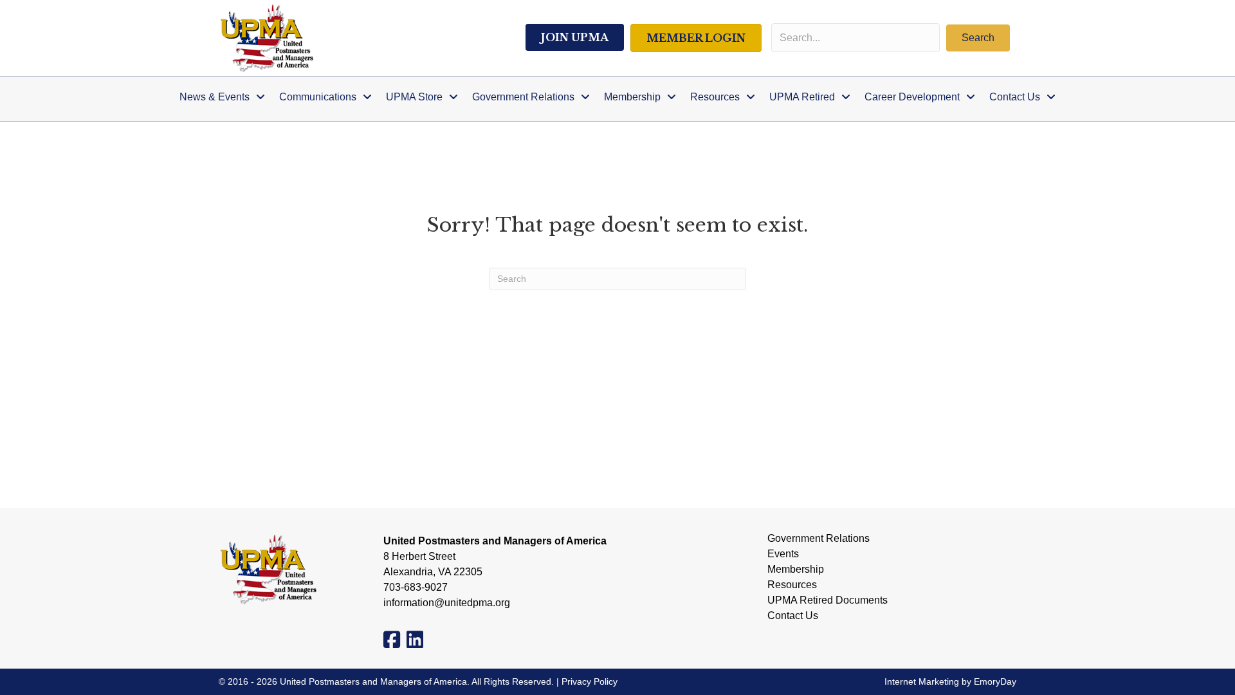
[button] (978, 37)
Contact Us (792, 616)
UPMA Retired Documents (827, 600)
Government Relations (818, 538)
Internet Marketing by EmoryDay (950, 681)
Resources (792, 585)
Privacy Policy (590, 681)
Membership (795, 569)
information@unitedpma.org (446, 602)
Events (783, 554)
